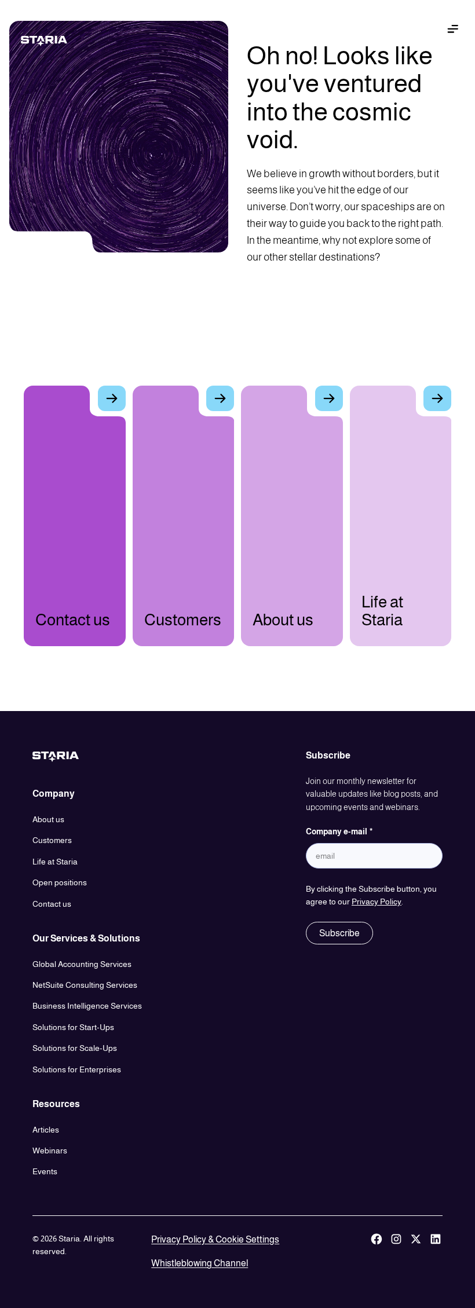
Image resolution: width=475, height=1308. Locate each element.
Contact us (51, 903)
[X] (416, 1251)
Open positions (59, 882)
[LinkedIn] (436, 1251)
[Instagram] (396, 1251)
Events (44, 1171)
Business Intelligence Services (87, 1005)
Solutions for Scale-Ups (74, 1048)
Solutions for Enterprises (76, 1069)
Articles (45, 1129)
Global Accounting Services (81, 964)
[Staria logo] (53, 41)
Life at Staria (55, 861)
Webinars (49, 1150)
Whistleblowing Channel (199, 1263)
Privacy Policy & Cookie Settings (215, 1239)
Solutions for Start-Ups (73, 1027)
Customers (52, 840)
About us (48, 819)
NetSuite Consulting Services (84, 985)
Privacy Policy (376, 901)
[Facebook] (376, 1251)
